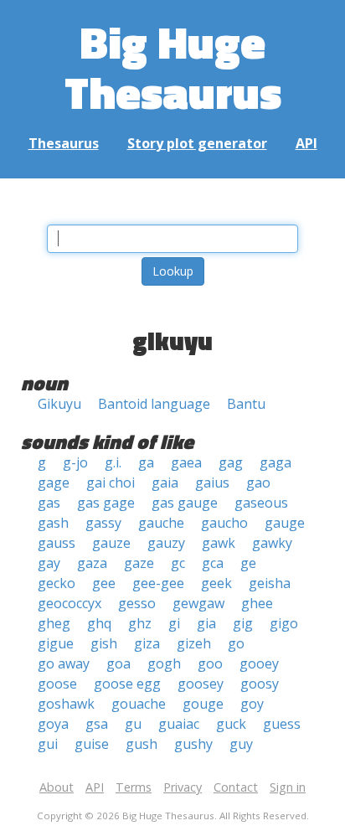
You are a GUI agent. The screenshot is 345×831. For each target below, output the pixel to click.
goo (210, 663)
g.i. (113, 462)
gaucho (224, 523)
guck (231, 724)
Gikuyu (59, 404)
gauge (285, 523)
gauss (56, 543)
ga (146, 462)
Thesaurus (63, 143)
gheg (54, 623)
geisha (270, 583)
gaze (139, 563)
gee (104, 583)
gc (178, 563)
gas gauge (185, 502)
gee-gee (158, 583)
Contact (236, 787)
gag (231, 462)
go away (64, 663)
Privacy (182, 787)
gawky (272, 543)
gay (49, 563)
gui (48, 744)
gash (53, 523)
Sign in (288, 787)
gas (49, 502)
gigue (56, 643)
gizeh (194, 643)
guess (282, 724)
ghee (257, 603)
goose (57, 683)
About (56, 787)
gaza (92, 563)
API (306, 143)
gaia (165, 482)
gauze (111, 543)
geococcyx (69, 603)
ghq (99, 623)
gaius (212, 482)
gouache (138, 703)
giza (147, 643)
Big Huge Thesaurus (172, 66)
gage (54, 482)
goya (53, 724)
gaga (275, 462)
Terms (134, 787)
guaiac (178, 724)
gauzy (166, 543)
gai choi (110, 482)
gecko (56, 583)
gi (174, 623)
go (236, 643)
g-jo (75, 462)
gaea (186, 462)
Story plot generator (197, 143)
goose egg (127, 683)
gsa (96, 724)
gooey (259, 663)
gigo (284, 623)
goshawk (66, 703)
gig (243, 623)
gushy (193, 744)
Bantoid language (154, 404)
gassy (103, 523)
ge (248, 563)
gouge (203, 703)
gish (103, 643)
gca (213, 563)
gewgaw (198, 603)
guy (241, 744)
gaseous (261, 502)
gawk (218, 543)
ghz (140, 623)
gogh (164, 663)
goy (252, 703)
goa (118, 663)
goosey (201, 683)
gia (206, 623)
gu (133, 724)
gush (141, 744)
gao (258, 482)
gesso (137, 603)
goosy (259, 683)
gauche (161, 523)
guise (92, 744)
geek (216, 583)
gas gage (106, 502)
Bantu (246, 404)
